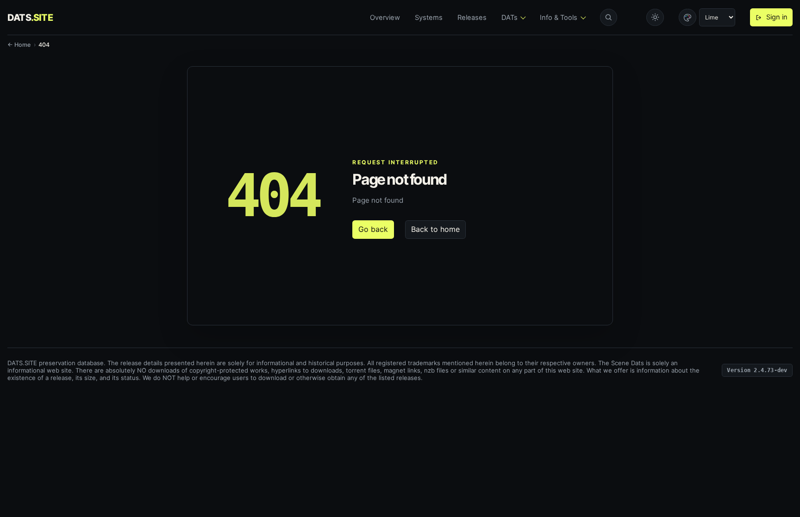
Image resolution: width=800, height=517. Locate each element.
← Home (19, 44)
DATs (509, 17)
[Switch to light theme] (655, 17)
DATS (30, 17)
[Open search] (609, 17)
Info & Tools (558, 17)
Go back (373, 229)
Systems (429, 17)
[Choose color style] (687, 17)
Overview (385, 17)
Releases (472, 17)
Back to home (435, 229)
